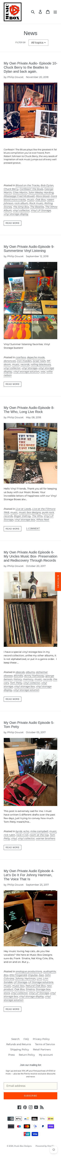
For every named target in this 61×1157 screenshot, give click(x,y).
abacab (20, 672)
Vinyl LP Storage (41, 210)
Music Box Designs (23, 1146)
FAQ (26, 1039)
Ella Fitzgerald (18, 975)
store (7, 992)
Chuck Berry (11, 188)
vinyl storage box (25, 519)
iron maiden (24, 360)
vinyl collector (21, 210)
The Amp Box (21, 206)
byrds (19, 831)
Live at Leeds (23, 508)
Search (15, 1039)
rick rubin (9, 834)
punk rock (48, 512)
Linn (39, 978)
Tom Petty (16, 682)
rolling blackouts (41, 364)
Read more (12, 223)
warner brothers (45, 838)
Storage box (43, 989)
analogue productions (29, 971)
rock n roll (22, 834)
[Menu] (55, 11)
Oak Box (40, 199)
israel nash (39, 360)
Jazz (41, 975)
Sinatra (30, 989)
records (25, 364)
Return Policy (27, 1054)
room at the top (39, 834)
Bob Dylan (47, 185)
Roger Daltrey (22, 516)
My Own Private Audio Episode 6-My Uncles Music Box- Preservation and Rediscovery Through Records (30, 556)
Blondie (18, 675)
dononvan (10, 360)
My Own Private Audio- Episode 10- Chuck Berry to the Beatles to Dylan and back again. (30, 67)
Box (6, 975)
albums (30, 672)
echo (26, 831)
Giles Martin (20, 192)
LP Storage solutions (40, 982)
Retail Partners (42, 1049)
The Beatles (37, 206)
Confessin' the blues (31, 188)
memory (28, 679)
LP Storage (20, 982)
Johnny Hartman (25, 978)
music (30, 199)
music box (18, 985)
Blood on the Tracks (27, 185)
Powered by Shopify (45, 1146)
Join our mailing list (30, 1064)
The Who (37, 516)
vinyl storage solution (26, 371)
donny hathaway (34, 675)
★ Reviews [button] (58, 581)
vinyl (14, 838)
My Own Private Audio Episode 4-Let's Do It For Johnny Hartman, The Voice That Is (29, 875)
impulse (32, 975)
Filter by (20, 42)
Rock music (36, 203)
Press (11, 1054)
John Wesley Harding (41, 192)
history (18, 679)
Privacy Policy (41, 1039)
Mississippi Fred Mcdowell (19, 196)
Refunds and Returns (18, 1044)
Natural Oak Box (36, 985)
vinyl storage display (16, 213)
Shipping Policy (19, 1049)
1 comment (33, 528)
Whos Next (42, 519)
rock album (21, 203)
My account (46, 1054)
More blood (42, 196)
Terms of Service (45, 1044)
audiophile (49, 971)
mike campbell (39, 831)
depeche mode (36, 357)
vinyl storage (29, 368)
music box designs (30, 512)
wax (42, 371)
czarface (21, 357)
